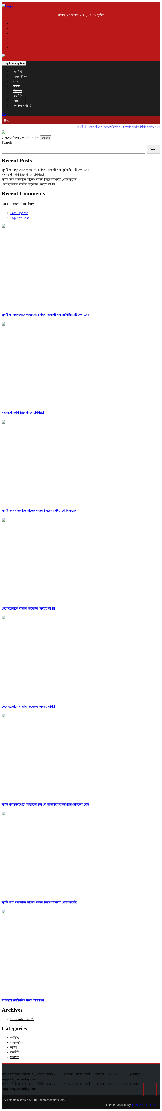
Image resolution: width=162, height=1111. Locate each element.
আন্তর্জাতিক (20, 76)
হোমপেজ (46, 137)
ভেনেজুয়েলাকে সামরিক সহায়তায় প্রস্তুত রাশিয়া (28, 184)
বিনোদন (18, 91)
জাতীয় (17, 86)
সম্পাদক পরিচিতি (22, 105)
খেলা (16, 81)
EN (4, 114)
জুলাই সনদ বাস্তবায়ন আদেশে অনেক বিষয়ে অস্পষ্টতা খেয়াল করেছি (39, 179)
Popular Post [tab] (19, 218)
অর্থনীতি (18, 71)
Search (7, 143)
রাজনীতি (18, 96)
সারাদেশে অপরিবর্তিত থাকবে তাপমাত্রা (23, 175)
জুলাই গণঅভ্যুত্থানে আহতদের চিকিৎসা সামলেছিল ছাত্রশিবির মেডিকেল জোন (115, 126)
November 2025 (22, 1019)
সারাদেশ (18, 101)
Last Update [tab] (19, 213)
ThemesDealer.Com (145, 1105)
